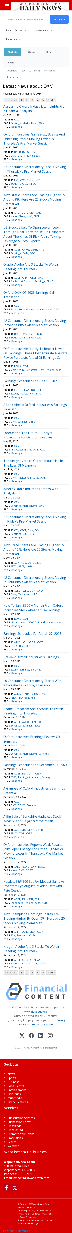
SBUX (14, 833)
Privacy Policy (24, 1214)
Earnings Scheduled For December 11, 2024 (35, 765)
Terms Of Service (42, 1024)
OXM (17, 119)
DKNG (34, 694)
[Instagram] (50, 1035)
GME (34, 152)
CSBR (38, 773)
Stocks (31, 51)
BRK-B (39, 830)
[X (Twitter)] (22, 1035)
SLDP (37, 216)
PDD (20, 697)
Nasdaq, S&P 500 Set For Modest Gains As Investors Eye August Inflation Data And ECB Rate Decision (35, 886)
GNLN (30, 180)
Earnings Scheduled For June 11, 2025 (31, 381)
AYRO (17, 590)
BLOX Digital (34, 1223)
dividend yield (19, 622)
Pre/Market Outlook (22, 281)
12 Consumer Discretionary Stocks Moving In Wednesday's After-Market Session (34, 322)
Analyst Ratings (19, 449)
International (50, 70)
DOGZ (41, 866)
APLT (17, 931)
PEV (36, 594)
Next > (51, 100)
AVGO (25, 722)
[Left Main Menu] (7, 5)
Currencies (34, 70)
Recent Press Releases (23, 309)
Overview (12, 70)
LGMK (29, 566)
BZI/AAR (34, 449)
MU (37, 899)
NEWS (17, 366)
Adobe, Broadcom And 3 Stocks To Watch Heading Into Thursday (33, 711)
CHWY (25, 249)
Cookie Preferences (28, 1217)
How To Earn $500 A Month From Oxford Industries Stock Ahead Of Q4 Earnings (33, 607)
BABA (26, 694)
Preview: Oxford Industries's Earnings (31, 657)
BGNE (25, 866)
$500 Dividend (36, 622)
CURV (33, 866)
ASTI (30, 563)
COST (40, 722)
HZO (42, 694)
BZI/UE (14, 393)
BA (15, 152)
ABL (24, 642)
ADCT (39, 642)
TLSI (21, 646)
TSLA (13, 697)
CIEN (33, 722)
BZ (23, 773)
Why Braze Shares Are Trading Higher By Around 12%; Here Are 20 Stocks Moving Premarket (33, 549)
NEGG (32, 183)
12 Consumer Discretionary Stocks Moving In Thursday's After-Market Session (34, 579)
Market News (30, 123)
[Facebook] (31, 1035)
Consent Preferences (16, 1231)
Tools (11, 62)
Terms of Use (45, 1210)
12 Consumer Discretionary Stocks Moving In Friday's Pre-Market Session (34, 519)
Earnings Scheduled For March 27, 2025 (32, 633)
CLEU (25, 590)
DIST (31, 212)
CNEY (33, 931)
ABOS (31, 642)
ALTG (24, 563)
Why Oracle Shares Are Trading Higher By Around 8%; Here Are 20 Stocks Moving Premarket (34, 199)
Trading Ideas (32, 155)
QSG (19, 155)
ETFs (48, 51)
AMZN (17, 694)
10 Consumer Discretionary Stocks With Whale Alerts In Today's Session (32, 683)
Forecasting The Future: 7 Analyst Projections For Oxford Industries (27, 435)
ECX (37, 530)
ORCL (33, 253)
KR (23, 899)
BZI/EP (32, 421)
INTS (41, 249)
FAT (16, 180)
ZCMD (14, 183)
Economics (17, 903)
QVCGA (23, 183)
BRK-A (31, 830)
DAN (24, 334)
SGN (13, 935)
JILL (39, 390)
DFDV (22, 152)
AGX (16, 563)
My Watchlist (42, 30)
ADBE (17, 249)
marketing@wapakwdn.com (31, 1178)
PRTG (14, 566)
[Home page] (40, 6)
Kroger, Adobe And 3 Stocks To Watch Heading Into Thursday (31, 948)
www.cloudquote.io (36, 1011)
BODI (17, 334)
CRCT (23, 530)
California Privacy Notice (42, 1214)
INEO (38, 180)
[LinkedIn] (41, 1035)
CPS (16, 530)
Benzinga (16, 123)
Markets (12, 51)
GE (28, 152)
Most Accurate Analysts (24, 370)
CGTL (25, 212)
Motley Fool (18, 313)
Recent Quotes (14, 30)
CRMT (34, 249)
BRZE (38, 563)
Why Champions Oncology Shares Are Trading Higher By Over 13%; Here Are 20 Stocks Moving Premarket (34, 918)
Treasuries (12, 76)
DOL (33, 390)
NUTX (14, 646)
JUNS (29, 216)
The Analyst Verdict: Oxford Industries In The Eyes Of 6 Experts (33, 463)
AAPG (17, 642)
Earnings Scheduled (29, 777)
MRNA (30, 899)
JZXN (22, 337)
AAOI (17, 212)
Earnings (22, 421)
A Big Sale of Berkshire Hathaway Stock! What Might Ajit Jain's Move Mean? (32, 818)
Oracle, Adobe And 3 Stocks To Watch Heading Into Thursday (30, 266)
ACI (16, 830)
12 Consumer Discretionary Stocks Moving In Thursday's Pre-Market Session (34, 169)
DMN (30, 530)
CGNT (17, 390)
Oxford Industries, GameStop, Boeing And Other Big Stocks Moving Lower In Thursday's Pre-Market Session (34, 139)
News (22, 70)
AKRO (17, 866)
